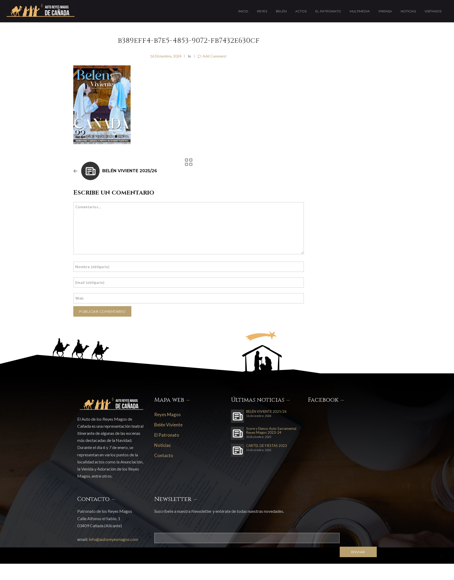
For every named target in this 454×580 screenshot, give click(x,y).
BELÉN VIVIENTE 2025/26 (129, 170)
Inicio (243, 11)
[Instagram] (363, 570)
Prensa (385, 11)
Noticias (408, 11)
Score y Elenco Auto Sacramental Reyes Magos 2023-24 (271, 431)
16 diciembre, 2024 (166, 56)
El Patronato (328, 11)
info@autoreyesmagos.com (113, 539)
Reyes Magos (167, 414)
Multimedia (360, 11)
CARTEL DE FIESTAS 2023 (266, 446)
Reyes (262, 11)
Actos (301, 11)
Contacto (163, 455)
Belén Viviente (168, 424)
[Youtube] (375, 570)
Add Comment (214, 56)
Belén (281, 11)
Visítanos (433, 11)
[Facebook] (351, 570)
